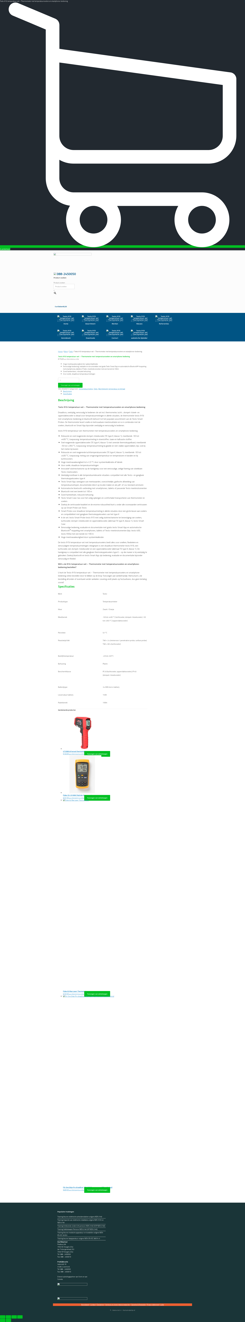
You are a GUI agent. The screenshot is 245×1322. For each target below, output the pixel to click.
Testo (71, 351)
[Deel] (14, 1317)
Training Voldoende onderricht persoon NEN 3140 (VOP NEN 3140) (81, 1226)
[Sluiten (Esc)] (20, 1317)
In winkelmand (5, 249)
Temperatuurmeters (86, 389)
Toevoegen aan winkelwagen (70, 385)
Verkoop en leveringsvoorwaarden (117, 1304)
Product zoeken (59, 282)
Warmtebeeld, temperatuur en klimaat (111, 389)
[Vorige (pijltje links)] (2, 1320)
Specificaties (67, 394)
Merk (66, 351)
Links (162, 1304)
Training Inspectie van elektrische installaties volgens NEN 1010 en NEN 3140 (80, 1221)
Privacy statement (153, 1304)
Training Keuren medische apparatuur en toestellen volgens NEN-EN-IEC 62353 (80, 1233)
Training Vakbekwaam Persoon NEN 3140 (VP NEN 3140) (77, 1229)
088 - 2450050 (65, 1254)
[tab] (105, 391)
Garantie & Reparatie (138, 1304)
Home (60, 351)
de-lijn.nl (132, 1310)
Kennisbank (85, 1304)
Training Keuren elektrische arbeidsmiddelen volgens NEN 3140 (79, 1216)
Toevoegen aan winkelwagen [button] (97, 754)
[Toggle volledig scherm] (8, 1317)
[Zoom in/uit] (2, 1317)
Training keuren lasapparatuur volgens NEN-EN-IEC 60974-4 (78, 1238)
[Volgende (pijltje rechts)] (8, 1320)
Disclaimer (100, 1304)
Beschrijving (67, 391)
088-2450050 (66, 273)
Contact (93, 1304)
